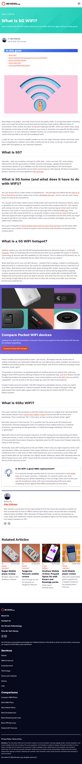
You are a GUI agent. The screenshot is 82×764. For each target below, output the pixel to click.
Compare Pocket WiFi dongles (15, 349)
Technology (5, 671)
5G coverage (38, 172)
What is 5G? (12, 55)
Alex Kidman (15, 39)
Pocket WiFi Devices (9, 728)
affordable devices (46, 195)
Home (4, 14)
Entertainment (7, 666)
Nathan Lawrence (5, 567)
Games (4, 681)
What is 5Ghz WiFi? (15, 63)
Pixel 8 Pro (11, 195)
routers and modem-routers (34, 415)
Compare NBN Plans (9, 697)
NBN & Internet (7, 661)
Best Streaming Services (11, 718)
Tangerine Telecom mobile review (30, 574)
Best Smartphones (8, 713)
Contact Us (6, 621)
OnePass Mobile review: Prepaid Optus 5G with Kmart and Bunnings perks (50, 576)
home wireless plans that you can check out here (41, 226)
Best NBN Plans (7, 702)
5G (35, 127)
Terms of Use (17, 739)
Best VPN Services (8, 723)
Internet (11, 14)
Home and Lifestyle (9, 676)
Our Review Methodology (11, 626)
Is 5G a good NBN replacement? (19, 65)
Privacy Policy (6, 739)
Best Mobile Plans (8, 708)
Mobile (4, 655)
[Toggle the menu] (79, 3)
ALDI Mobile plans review (69, 572)
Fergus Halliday (45, 567)
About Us (5, 616)
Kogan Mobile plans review (9, 572)
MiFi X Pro (66, 377)
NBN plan (64, 210)
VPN (3, 686)
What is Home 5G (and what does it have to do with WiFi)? (28, 58)
